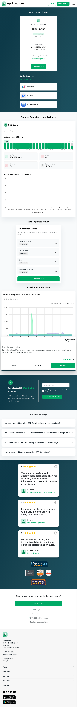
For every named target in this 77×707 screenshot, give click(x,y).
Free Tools (6, 672)
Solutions (6, 676)
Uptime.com (7, 641)
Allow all (63, 365)
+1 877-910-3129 (8, 652)
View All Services (25, 79)
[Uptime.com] (5, 634)
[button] (38, 423)
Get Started (38, 603)
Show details (67, 359)
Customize (37, 365)
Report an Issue (38, 66)
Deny (14, 365)
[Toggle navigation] (73, 4)
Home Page (9, 131)
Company (6, 685)
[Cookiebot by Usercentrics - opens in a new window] (66, 340)
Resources (7, 681)
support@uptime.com (10, 654)
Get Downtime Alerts (52, 396)
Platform (6, 667)
